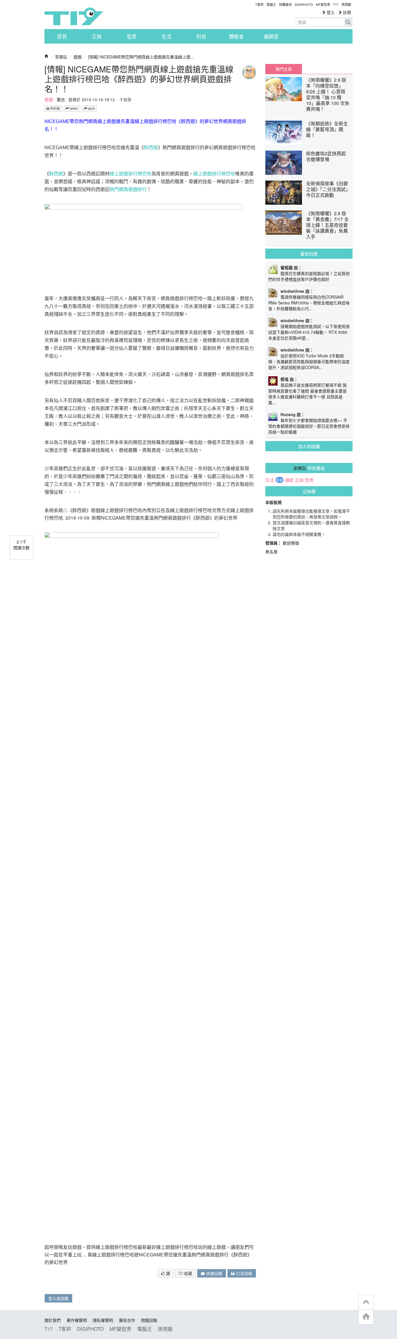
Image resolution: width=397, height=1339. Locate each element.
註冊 (346, 12)
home (366, 1317)
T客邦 (259, 4)
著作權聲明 (77, 1320)
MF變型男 (323, 4)
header (366, 1302)
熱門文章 (284, 69)
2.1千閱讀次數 (21, 544)
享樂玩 (61, 57)
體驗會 (236, 36)
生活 (166, 36)
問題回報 (149, 1320)
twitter (73, 108)
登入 (330, 12)
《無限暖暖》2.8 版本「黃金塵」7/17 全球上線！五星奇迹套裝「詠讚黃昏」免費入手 (327, 225)
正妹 (97, 36)
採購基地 (285, 4)
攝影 (289, 480)
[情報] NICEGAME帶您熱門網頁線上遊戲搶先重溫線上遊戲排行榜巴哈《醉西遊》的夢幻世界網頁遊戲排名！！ (138, 79)
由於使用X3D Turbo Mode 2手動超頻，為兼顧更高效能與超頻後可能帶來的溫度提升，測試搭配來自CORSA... (309, 361)
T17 (73, 16)
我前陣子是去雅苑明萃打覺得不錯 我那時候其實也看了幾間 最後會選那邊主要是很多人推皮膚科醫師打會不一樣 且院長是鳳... (307, 393)
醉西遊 (151, 147)
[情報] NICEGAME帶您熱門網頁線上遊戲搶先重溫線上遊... (141, 57)
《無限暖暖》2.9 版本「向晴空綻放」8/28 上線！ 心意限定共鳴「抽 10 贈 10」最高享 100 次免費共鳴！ (327, 94)
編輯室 (271, 36)
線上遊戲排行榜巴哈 (130, 173)
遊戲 (78, 57)
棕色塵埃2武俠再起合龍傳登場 (326, 156)
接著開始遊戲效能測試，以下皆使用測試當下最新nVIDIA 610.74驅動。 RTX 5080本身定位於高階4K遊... (309, 332)
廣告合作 (127, 1320)
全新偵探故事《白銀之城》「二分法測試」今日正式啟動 (327, 189)
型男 (132, 36)
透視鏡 (346, 4)
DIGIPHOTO (304, 4)
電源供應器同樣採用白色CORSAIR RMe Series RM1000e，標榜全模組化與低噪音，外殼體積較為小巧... (309, 302)
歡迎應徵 (291, 543)
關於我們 (52, 1320)
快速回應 (213, 1273)
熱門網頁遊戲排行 (128, 189)
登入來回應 (58, 1298)
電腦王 (271, 4)
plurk (91, 108)
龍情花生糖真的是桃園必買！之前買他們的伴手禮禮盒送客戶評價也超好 (309, 276)
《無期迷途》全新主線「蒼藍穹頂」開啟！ (327, 129)
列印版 (54, 108)
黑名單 (271, 552)
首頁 (62, 36)
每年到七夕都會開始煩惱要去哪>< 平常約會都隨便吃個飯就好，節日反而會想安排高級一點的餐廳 (309, 426)
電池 (61, 99)
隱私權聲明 (103, 1320)
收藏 (187, 1273)
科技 (201, 36)
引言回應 (243, 1273)
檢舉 (126, 99)
